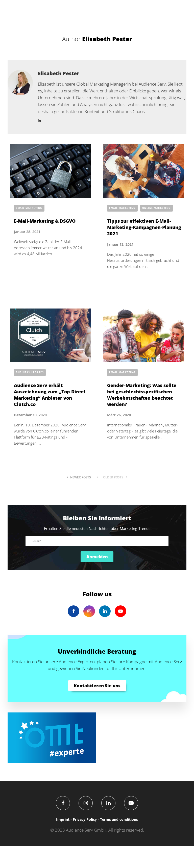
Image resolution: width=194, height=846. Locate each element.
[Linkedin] (108, 803)
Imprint (62, 819)
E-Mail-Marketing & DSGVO (45, 221)
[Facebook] (63, 803)
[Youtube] (131, 803)
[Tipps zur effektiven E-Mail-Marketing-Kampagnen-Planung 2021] (143, 171)
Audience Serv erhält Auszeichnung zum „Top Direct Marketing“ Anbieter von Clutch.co (49, 394)
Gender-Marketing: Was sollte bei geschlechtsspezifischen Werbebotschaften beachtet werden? (141, 394)
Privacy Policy (85, 819)
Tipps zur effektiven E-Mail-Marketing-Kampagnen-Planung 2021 (144, 227)
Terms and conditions (119, 819)
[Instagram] (86, 803)
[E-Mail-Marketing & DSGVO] (50, 171)
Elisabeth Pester (58, 73)
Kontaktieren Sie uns (97, 685)
